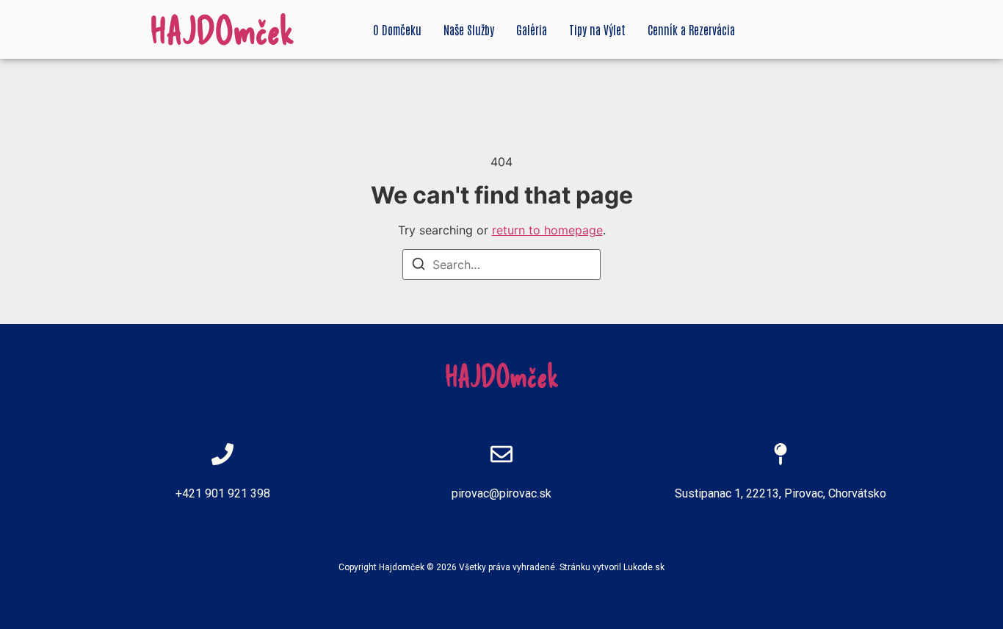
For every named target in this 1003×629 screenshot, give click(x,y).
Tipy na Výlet (597, 29)
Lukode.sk (644, 567)
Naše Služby (468, 29)
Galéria (531, 29)
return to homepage (547, 230)
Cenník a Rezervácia (691, 29)
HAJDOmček (222, 29)
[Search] (418, 266)
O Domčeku (397, 29)
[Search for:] (501, 264)
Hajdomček (401, 567)
